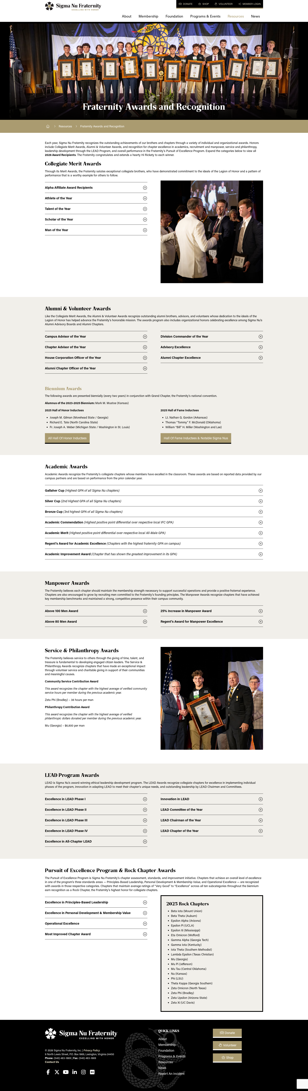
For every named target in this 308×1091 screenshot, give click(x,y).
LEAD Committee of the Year (182, 809)
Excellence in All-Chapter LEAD (68, 841)
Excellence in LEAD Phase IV (66, 831)
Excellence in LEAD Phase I (65, 799)
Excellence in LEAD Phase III (66, 820)
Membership (148, 16)
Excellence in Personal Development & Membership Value (88, 913)
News (255, 16)
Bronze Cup (84, 511)
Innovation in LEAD (175, 799)
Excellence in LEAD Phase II (65, 809)
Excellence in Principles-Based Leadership (76, 902)
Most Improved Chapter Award (68, 934)
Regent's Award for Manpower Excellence (192, 621)
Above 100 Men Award (61, 611)
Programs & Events (205, 16)
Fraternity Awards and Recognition (102, 126)
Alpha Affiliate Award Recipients (69, 187)
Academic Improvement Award (111, 554)
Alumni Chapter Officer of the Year (70, 368)
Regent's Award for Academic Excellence (113, 543)
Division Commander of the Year (184, 336)
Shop (205, 3)
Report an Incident (171, 1073)
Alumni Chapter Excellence (181, 357)
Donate (187, 3)
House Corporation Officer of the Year (73, 357)
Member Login (251, 3)
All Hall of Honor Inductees (67, 438)
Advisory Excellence (176, 347)
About (126, 16)
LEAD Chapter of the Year (180, 831)
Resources (236, 16)
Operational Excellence (62, 923)
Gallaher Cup (82, 490)
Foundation (174, 16)
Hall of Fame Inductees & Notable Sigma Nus (196, 438)
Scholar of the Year (59, 219)
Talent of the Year (58, 209)
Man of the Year (56, 230)
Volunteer (225, 3)
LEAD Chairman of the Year (181, 820)
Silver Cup (83, 501)
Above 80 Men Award (61, 621)
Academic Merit (105, 533)
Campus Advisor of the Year (65, 336)
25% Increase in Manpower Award (186, 611)
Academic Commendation (109, 522)
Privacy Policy (91, 1050)
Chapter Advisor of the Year (65, 347)
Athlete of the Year (58, 198)
